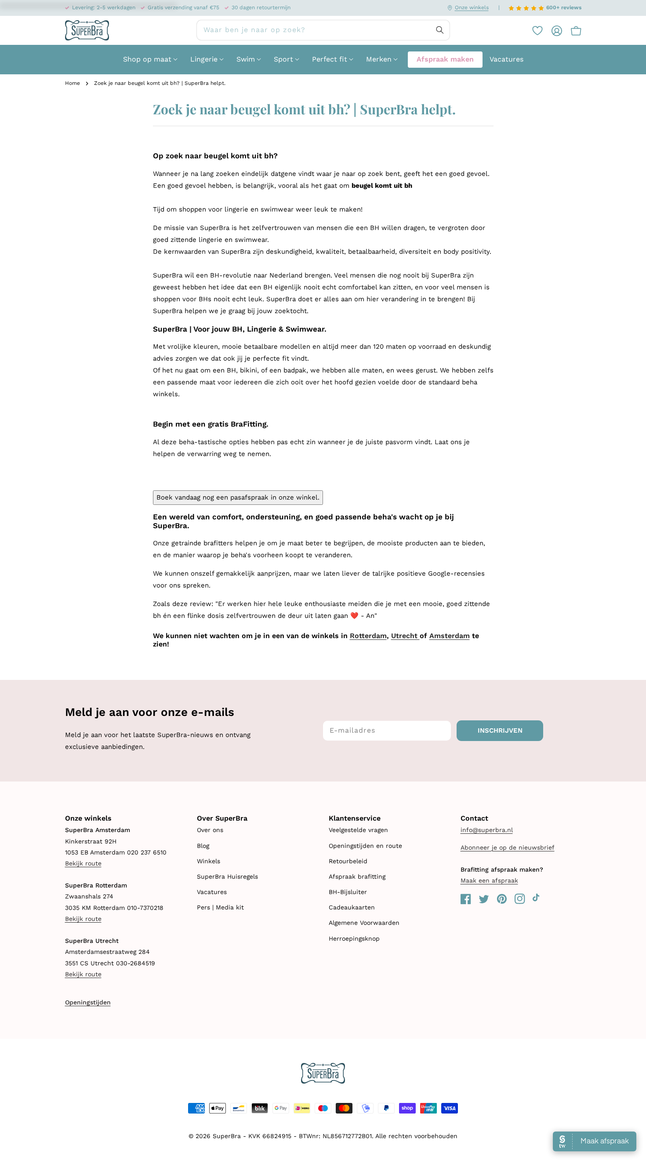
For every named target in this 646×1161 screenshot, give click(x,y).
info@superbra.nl (487, 829)
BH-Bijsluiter (348, 891)
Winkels (208, 861)
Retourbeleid (348, 861)
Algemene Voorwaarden (364, 922)
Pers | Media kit (220, 907)
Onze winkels (472, 7)
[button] (571, 30)
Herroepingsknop (354, 938)
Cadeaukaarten (352, 907)
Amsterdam (449, 636)
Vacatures (212, 891)
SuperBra (227, 1135)
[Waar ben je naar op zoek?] (440, 30)
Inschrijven (500, 730)
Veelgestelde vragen (358, 829)
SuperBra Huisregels (227, 876)
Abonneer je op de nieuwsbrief (508, 847)
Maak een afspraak (489, 880)
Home (72, 83)
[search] (323, 30)
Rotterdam (368, 636)
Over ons (210, 829)
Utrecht (405, 636)
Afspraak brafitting (357, 876)
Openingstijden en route (365, 845)
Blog (203, 845)
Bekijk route (83, 863)
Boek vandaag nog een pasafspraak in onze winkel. (237, 497)
